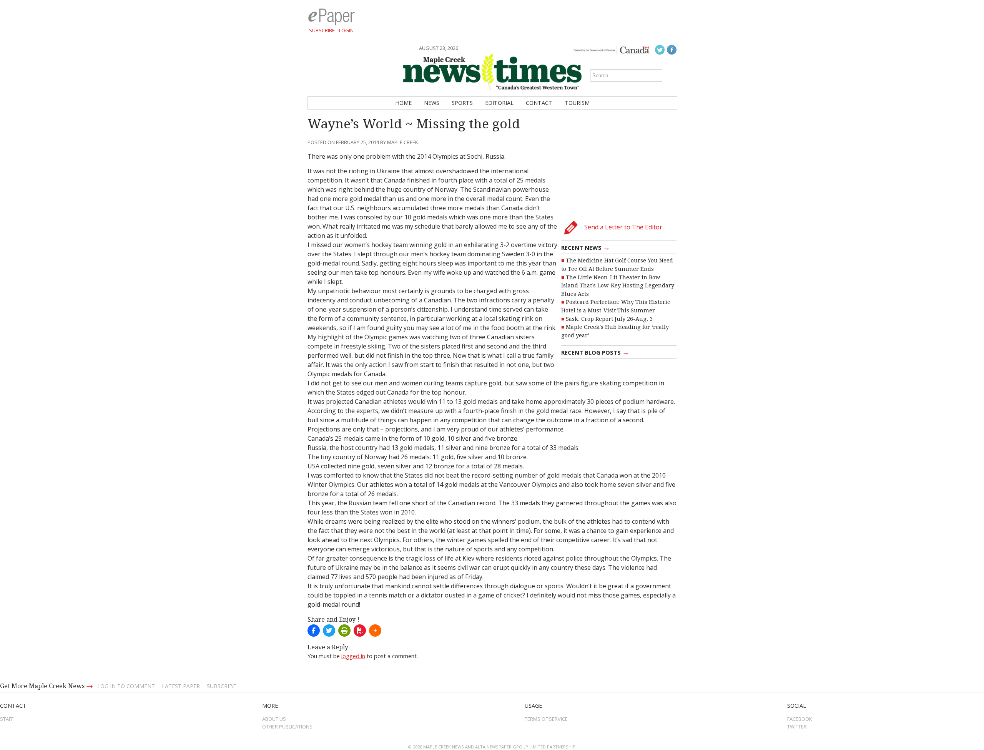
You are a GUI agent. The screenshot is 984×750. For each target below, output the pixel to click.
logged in (353, 656)
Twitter (797, 726)
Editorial (499, 102)
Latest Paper (181, 686)
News (431, 102)
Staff (6, 718)
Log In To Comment (126, 686)
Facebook (799, 718)
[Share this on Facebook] (314, 630)
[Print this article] (344, 630)
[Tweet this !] (329, 630)
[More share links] (375, 630)
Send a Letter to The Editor (623, 227)
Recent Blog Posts (595, 352)
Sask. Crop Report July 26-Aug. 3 (609, 319)
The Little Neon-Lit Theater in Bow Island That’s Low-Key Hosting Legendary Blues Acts (617, 285)
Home (403, 102)
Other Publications (287, 726)
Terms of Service (546, 718)
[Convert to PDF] (360, 630)
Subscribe (322, 30)
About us (274, 718)
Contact (539, 102)
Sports (462, 102)
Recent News (585, 247)
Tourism (577, 102)
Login (346, 30)
